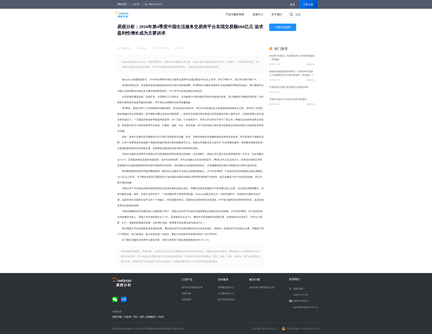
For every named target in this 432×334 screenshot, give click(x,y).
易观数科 (151, 316)
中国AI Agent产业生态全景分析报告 (288, 99)
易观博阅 (186, 299)
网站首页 (122, 4)
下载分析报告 (283, 27)
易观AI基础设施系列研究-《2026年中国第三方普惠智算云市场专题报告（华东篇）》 (291, 73)
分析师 (127, 316)
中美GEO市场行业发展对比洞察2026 (288, 87)
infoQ (161, 316)
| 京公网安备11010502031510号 (299, 328)
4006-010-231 (155, 4)
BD (142, 316)
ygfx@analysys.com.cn (305, 307)
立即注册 (308, 4)
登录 (292, 4)
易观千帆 (186, 293)
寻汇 (135, 316)
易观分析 (126, 48)
